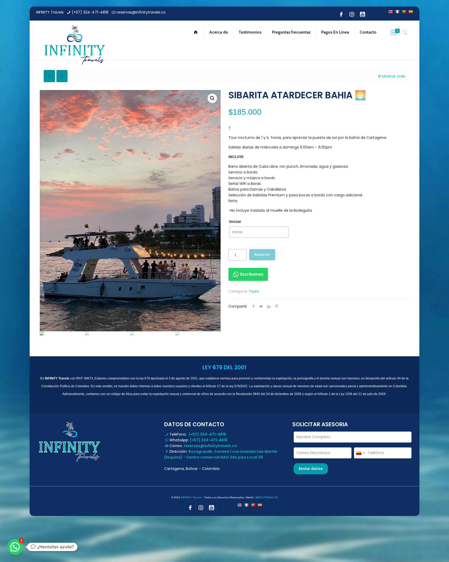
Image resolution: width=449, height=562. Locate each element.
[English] (390, 12)
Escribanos (251, 274)
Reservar (262, 254)
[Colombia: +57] (360, 453)
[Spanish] (410, 12)
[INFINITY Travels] (73, 45)
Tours (254, 291)
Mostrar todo (393, 76)
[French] (397, 12)
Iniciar (235, 221)
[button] (15, 547)
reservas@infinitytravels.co (141, 12)
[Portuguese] (403, 12)
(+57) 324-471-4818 (90, 12)
